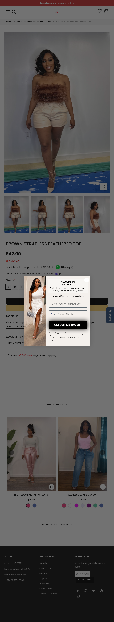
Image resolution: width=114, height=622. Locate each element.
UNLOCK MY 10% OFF (68, 325)
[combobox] (52, 314)
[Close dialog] (86, 280)
